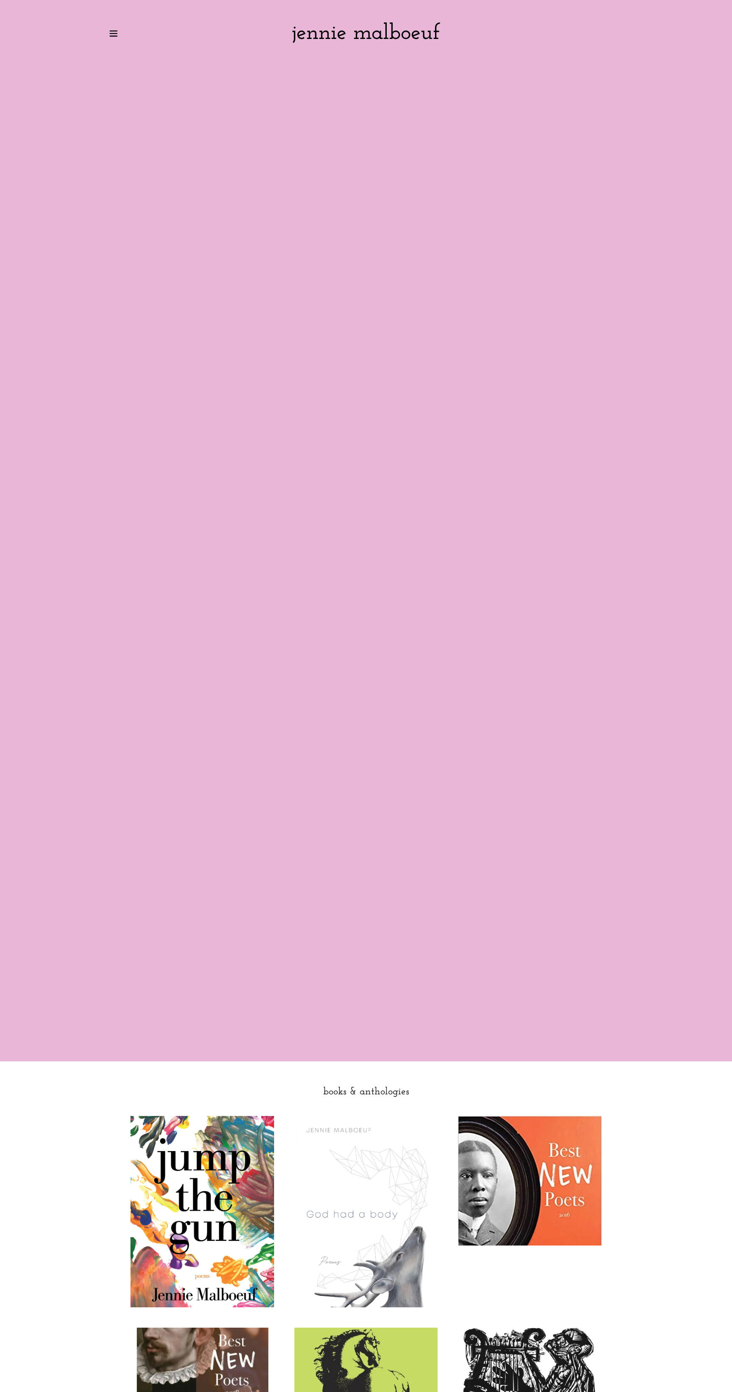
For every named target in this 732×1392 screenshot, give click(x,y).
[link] (366, 37)
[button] (113, 33)
